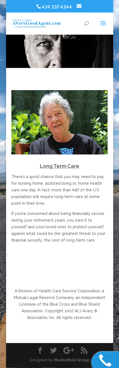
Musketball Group (71, 360)
